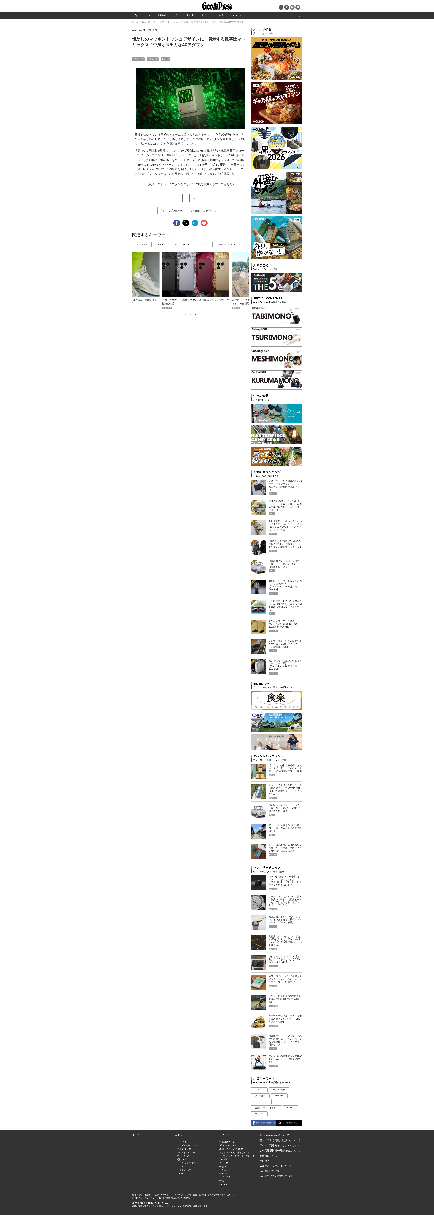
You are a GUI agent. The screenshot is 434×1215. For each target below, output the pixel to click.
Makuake (279, 1096)
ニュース (146, 15)
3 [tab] (195, 314)
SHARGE (161, 244)
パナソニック (279, 1089)
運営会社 (264, 1160)
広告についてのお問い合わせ (275, 1176)
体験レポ (162, 15)
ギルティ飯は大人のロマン (232, 1145)
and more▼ (236, 15)
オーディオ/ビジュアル (188, 1145)
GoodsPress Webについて (274, 1135)
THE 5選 (223, 1159)
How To (190, 15)
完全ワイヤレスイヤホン (266, 1108)
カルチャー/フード (186, 1170)
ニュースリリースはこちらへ (275, 1165)
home (135, 15)
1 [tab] (185, 314)
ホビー (180, 1166)
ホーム (135, 22)
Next (241, 274)
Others (180, 1173)
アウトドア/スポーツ (187, 1152)
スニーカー (260, 1096)
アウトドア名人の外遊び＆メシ (234, 1152)
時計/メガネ (183, 1159)
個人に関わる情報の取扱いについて (279, 1140)
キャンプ (259, 1089)
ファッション (183, 1156)
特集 (221, 15)
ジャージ (204, 244)
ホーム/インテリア (186, 1163)
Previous (136, 274)
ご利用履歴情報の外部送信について (279, 1150)
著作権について (268, 1155)
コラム (177, 15)
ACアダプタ (141, 244)
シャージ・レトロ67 (227, 244)
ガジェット (153, 59)
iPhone (290, 1108)
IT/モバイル (138, 59)
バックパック (261, 1101)
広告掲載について (269, 1170)
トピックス (207, 15)
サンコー (259, 1114)
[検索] (298, 15)
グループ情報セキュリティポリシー (279, 1145)
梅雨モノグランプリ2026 (231, 1149)
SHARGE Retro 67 (182, 244)
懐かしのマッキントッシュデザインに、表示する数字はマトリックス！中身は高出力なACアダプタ (199, 22)
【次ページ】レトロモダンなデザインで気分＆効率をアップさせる (190, 184)
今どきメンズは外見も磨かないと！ (237, 1156)
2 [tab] (190, 314)
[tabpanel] (190, 280)
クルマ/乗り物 (184, 1149)
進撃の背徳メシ (227, 1142)
